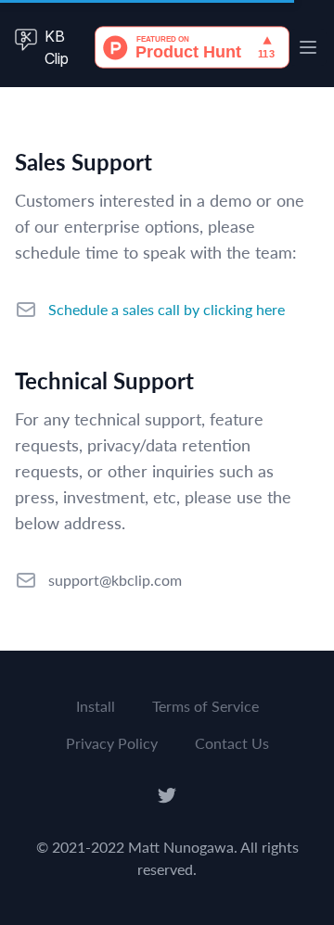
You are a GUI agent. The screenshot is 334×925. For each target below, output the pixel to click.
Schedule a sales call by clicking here (166, 309)
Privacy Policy (112, 743)
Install (95, 705)
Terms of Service (205, 705)
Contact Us (232, 743)
